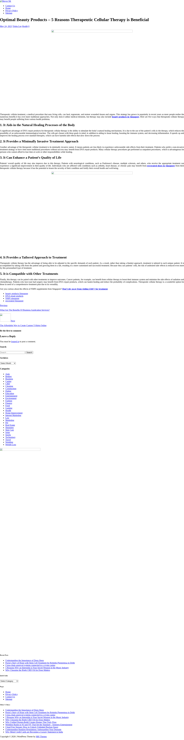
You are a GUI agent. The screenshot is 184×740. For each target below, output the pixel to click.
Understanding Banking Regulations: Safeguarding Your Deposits (33, 729)
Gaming (8, 408)
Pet (6, 423)
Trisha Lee (17, 26)
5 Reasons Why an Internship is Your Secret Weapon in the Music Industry (37, 668)
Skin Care (9, 430)
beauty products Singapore (16, 293)
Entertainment (11, 396)
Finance (8, 403)
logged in (15, 341)
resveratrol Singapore (14, 301)
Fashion (8, 401)
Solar (7, 432)
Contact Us (10, 6)
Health (25, 26)
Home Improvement (13, 413)
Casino (8, 381)
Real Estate (10, 425)
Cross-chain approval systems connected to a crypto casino (30, 665)
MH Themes (41, 736)
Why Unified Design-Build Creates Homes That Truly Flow (31, 722)
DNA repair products (14, 296)
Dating (8, 391)
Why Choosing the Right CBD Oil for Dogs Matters (27, 670)
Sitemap (8, 13)
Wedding (9, 442)
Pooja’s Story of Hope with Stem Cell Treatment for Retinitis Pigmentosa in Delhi (40, 663)
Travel (8, 440)
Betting (8, 376)
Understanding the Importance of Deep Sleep (24, 660)
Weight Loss (10, 444)
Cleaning (9, 386)
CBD (7, 384)
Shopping (9, 427)
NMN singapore (12, 298)
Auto (7, 374)
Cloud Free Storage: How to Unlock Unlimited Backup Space (31, 727)
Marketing (9, 420)
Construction (10, 388)
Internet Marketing (13, 415)
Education (9, 393)
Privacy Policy (11, 10)
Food (7, 405)
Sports (8, 435)
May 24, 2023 (6, 26)
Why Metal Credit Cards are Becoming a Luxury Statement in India (34, 732)
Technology (10, 437)
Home (8, 8)
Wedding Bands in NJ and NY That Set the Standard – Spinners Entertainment (38, 725)
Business (9, 379)
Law (7, 418)
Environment (10, 398)
